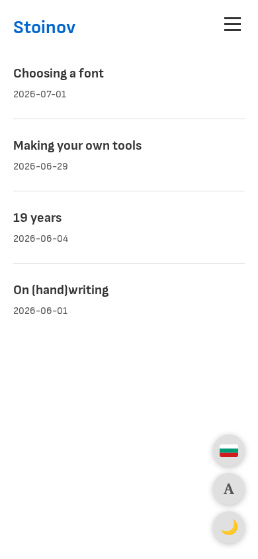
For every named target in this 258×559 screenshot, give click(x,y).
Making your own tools (77, 146)
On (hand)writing (60, 290)
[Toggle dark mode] (229, 527)
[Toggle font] (229, 489)
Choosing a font (58, 73)
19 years (37, 218)
